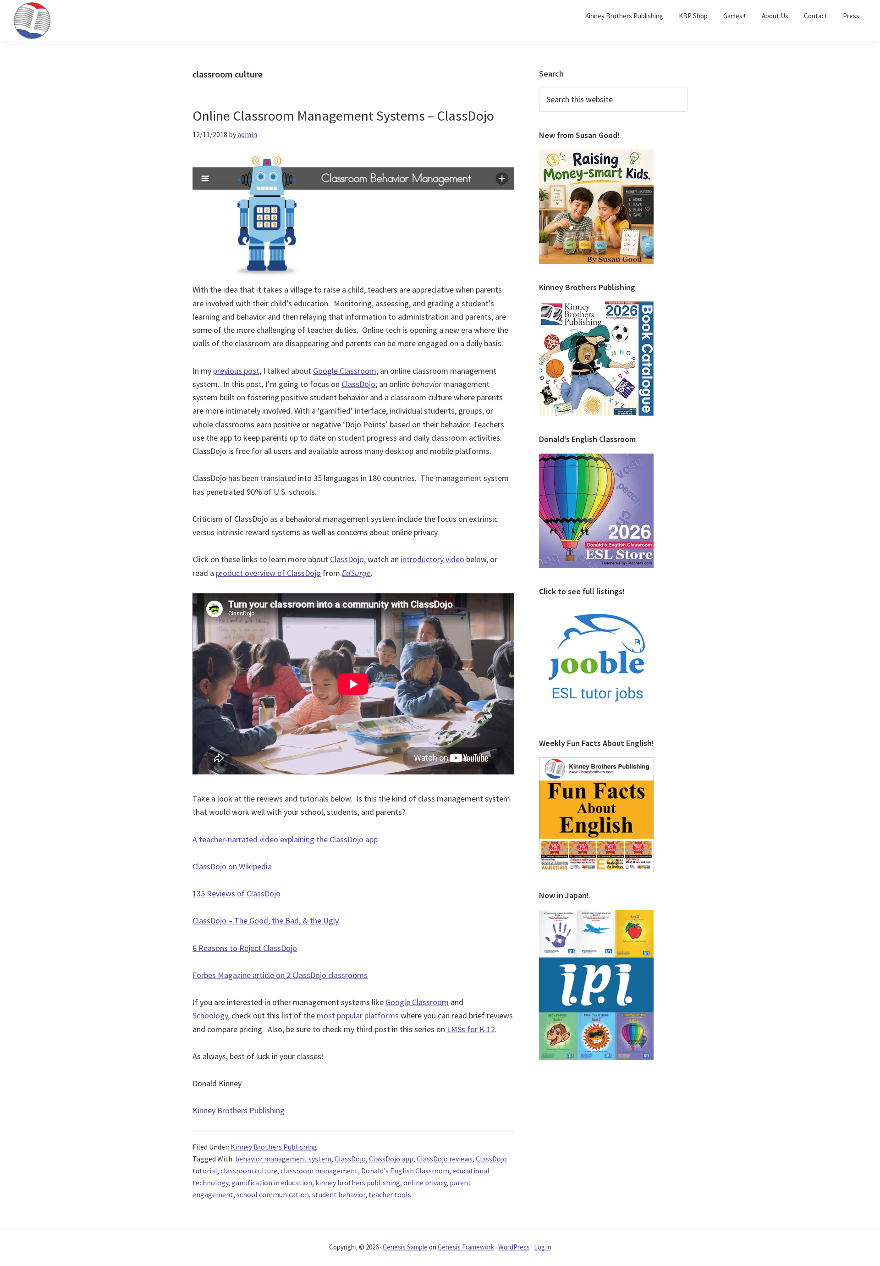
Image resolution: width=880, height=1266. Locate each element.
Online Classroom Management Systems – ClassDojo (343, 115)
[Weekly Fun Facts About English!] (596, 763)
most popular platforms (358, 1015)
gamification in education (271, 1182)
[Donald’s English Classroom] (596, 459)
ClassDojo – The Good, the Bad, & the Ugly (265, 920)
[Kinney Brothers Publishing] (596, 306)
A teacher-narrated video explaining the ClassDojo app (285, 839)
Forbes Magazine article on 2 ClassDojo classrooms (280, 975)
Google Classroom (344, 370)
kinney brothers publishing (357, 1182)
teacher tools (389, 1194)
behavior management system (283, 1158)
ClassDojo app (391, 1158)
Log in (542, 1247)
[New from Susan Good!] (596, 155)
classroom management (319, 1170)
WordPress (514, 1247)
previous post (236, 370)
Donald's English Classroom (405, 1170)
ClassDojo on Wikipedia (232, 866)
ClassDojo (358, 384)
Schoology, (211, 1015)
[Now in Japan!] (596, 915)
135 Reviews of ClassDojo (236, 893)
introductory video (432, 559)
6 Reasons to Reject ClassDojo (244, 948)
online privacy (424, 1182)
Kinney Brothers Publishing (238, 1110)
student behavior (338, 1194)
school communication (272, 1194)
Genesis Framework (466, 1247)
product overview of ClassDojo (268, 573)
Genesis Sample (405, 1247)
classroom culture (248, 1170)
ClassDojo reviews (445, 1158)
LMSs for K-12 (471, 1029)
